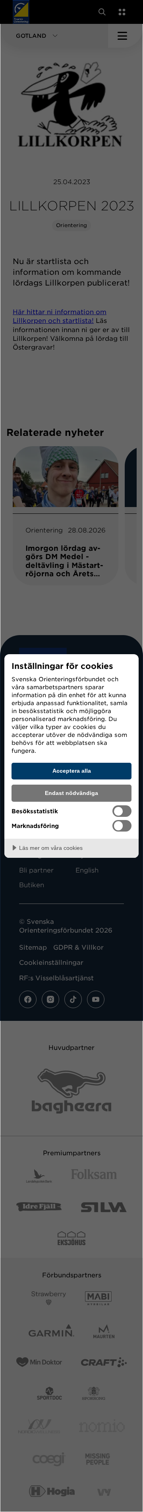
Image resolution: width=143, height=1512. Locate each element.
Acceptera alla (71, 771)
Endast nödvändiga (71, 793)
